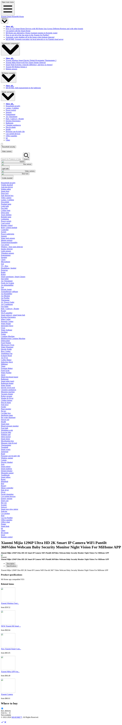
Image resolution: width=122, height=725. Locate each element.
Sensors (9, 112)
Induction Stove (7, 362)
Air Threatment (11, 117)
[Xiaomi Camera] (8, 692)
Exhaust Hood (6, 356)
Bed (2, 484)
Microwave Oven (7, 345)
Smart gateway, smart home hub (13, 315)
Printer (3, 524)
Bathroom (9, 123)
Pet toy (3, 411)
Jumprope (4, 452)
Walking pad (5, 435)
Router (3, 311)
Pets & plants (11, 127)
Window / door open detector (12, 247)
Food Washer (6, 343)
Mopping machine (8, 392)
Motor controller (7, 488)
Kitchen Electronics (13, 121)
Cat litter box (6, 413)
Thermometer (6, 445)
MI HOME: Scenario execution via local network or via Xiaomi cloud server (34, 39)
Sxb (2, 264)
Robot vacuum (6, 396)
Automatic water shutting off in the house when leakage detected (30, 37)
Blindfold (4, 481)
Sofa (2, 464)
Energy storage (6, 499)
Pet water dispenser (8, 417)
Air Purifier (5, 298)
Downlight (5, 202)
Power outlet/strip (7, 234)
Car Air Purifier (7, 518)
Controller (5, 230)
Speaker (4, 257)
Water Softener (6, 330)
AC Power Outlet (7, 302)
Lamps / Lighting (12, 108)
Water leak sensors (8, 238)
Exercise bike (6, 432)
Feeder (3, 407)
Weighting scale (7, 430)
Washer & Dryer (7, 398)
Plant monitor (6, 409)
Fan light (4, 208)
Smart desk (5, 526)
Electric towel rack (8, 388)
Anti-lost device (7, 187)
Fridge (3, 334)
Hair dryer (5, 490)
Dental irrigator (6, 471)
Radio (3, 272)
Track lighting (6, 215)
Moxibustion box (7, 441)
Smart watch (5, 449)
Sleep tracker (6, 437)
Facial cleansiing (7, 494)
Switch (3, 232)
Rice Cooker (5, 351)
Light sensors (6, 251)
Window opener (7, 458)
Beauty (3, 486)
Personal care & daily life (15, 132)
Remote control (7, 225)
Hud (2, 516)
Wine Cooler (5, 319)
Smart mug (5, 424)
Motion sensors (11, 69)
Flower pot (5, 420)
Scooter (4, 505)
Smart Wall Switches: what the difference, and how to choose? (29, 65)
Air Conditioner (7, 304)
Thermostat (5, 300)
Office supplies (11, 136)
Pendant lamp (6, 204)
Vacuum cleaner (7, 394)
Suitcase (4, 511)
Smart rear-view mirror (9, 509)
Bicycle (4, 503)
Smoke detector (7, 249)
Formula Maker (7, 368)
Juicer (3, 375)
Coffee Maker (6, 360)
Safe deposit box (7, 196)
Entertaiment (10, 114)
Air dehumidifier (7, 285)
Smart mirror (5, 467)
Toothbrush (5, 475)
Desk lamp (5, 213)
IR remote (4, 533)
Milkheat (4, 364)
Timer (3, 366)
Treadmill (4, 447)
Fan (2, 287)
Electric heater (6, 289)
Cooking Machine (8, 336)
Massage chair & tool (9, 443)
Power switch (11, 110)
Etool (3, 535)
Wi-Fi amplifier (6, 313)
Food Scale (5, 370)
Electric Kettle (6, 349)
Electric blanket (7, 462)
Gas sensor (5, 245)
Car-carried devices (13, 134)
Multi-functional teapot (9, 377)
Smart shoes (5, 439)
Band (3, 454)
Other (8, 140)
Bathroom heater (7, 383)
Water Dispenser (7, 347)
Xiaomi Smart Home (9, 17)
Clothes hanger (6, 400)
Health (8, 129)
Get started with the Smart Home (18, 31)
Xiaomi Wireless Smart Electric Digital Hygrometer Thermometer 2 (31, 60)
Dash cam (4, 501)
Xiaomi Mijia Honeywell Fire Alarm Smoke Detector (26, 63)
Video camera (6, 151)
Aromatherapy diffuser (9, 292)
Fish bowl (4, 405)
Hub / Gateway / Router (15, 119)
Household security (13, 106)
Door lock (5, 193)
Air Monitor (5, 296)
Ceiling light (5, 210)
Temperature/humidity (9, 242)
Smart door (5, 191)
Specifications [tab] (11, 566)
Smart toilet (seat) (7, 381)
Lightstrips (5, 219)
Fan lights (4, 306)
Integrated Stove (7, 326)
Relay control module (9, 228)
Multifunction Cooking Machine (13, 338)
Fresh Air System (7, 283)
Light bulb (5, 206)
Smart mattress (6, 469)
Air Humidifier (6, 294)
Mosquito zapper (7, 473)
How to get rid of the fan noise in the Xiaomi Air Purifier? (27, 35)
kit (7, 138)
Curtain (4, 460)
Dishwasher (5, 341)
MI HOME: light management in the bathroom (23, 88)
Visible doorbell (7, 185)
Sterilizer (4, 332)
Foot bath (4, 428)
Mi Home (20, 17)
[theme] (2, 144)
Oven (3, 328)
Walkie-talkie (6, 189)
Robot (3, 274)
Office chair (5, 522)
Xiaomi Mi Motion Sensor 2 (16, 67)
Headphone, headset (8, 268)
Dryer (3, 492)
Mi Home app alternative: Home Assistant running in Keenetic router (31, 33)
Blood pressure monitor (10, 426)
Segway (4, 507)
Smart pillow (6, 477)
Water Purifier (6, 373)
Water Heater (6, 324)
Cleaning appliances (13, 125)
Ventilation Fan (6, 353)
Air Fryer (4, 358)
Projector (4, 270)
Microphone (5, 262)
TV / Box (4, 266)
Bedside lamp (6, 217)
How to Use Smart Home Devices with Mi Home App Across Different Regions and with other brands (44, 29)
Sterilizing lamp (7, 415)
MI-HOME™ (17, 717)
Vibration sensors (7, 253)
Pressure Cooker (7, 321)
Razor (3, 479)
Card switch (5, 223)
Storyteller (5, 279)
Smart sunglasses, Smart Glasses (13, 277)
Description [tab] (10, 563)
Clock (3, 260)
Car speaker (5, 513)
